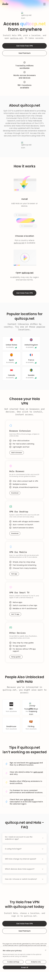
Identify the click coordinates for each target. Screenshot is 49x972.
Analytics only (36, 962)
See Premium (25, 53)
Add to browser (16, 453)
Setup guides (16, 657)
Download (14, 493)
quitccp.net (16, 38)
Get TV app (15, 614)
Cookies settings (13, 962)
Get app (14, 574)
